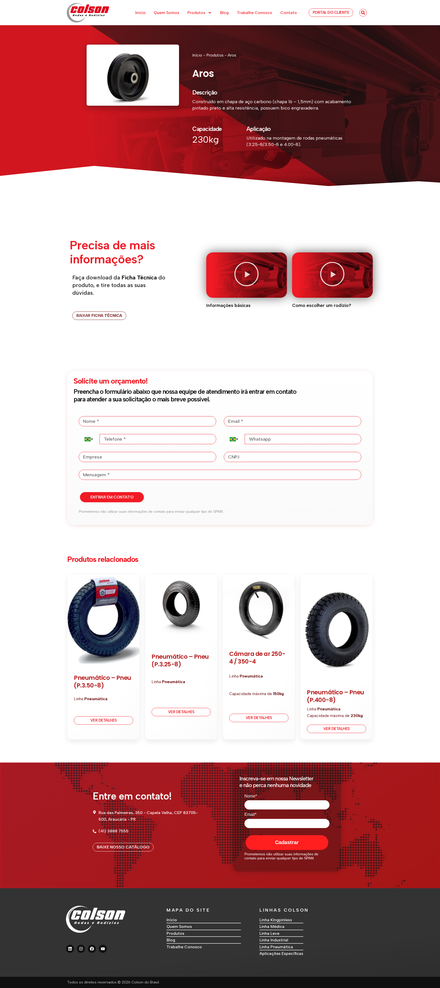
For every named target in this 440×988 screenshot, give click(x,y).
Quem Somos (166, 12)
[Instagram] (81, 949)
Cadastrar (287, 842)
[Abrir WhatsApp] (427, 975)
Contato (288, 12)
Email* (250, 814)
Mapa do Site (188, 910)
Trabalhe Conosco (254, 12)
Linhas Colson (284, 910)
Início (140, 12)
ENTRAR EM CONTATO (111, 497)
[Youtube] (103, 949)
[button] (363, 13)
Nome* (250, 796)
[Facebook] (92, 949)
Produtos (196, 12)
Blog (224, 12)
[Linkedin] (70, 949)
